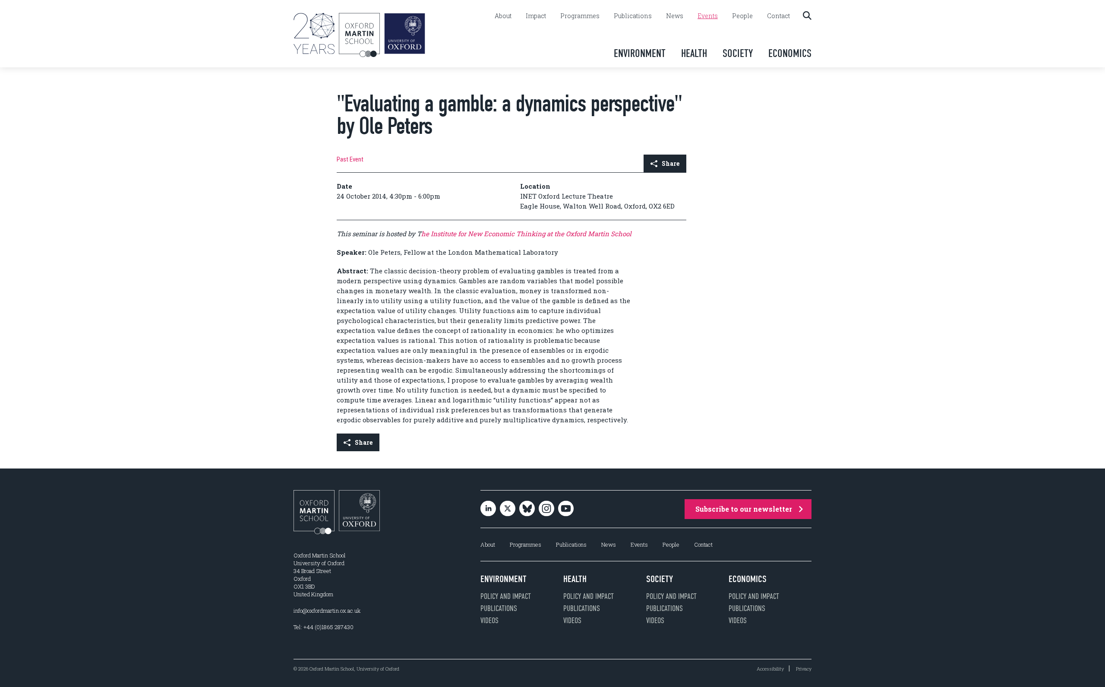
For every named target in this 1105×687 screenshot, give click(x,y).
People (742, 16)
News (674, 16)
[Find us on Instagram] (546, 509)
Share (670, 163)
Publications (633, 16)
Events (708, 16)
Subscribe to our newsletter (743, 508)
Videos (489, 620)
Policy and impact (505, 596)
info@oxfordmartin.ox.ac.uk (327, 610)
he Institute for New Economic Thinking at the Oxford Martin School (526, 233)
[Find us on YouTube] (566, 509)
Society (738, 53)
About (503, 16)
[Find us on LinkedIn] (488, 509)
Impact (536, 16)
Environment (640, 53)
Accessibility (770, 668)
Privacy (803, 668)
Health (694, 53)
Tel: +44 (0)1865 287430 (324, 627)
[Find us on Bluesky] (527, 509)
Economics (789, 53)
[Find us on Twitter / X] (507, 509)
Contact (778, 16)
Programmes (580, 16)
